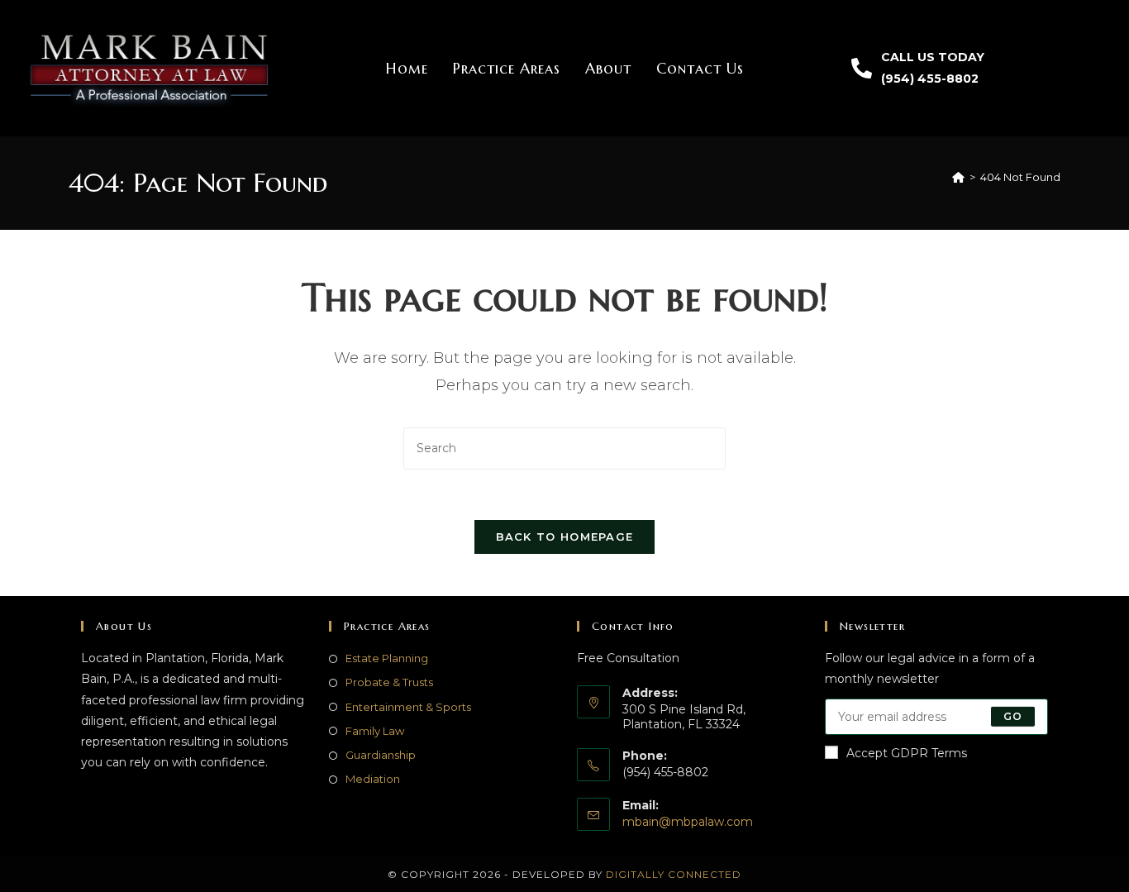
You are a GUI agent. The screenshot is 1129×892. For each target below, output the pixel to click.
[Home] (958, 177)
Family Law (374, 730)
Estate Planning (386, 658)
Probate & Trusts (389, 682)
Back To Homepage (565, 536)
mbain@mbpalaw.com (687, 821)
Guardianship (380, 754)
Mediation (372, 778)
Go (1012, 716)
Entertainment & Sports (408, 706)
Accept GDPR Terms (906, 753)
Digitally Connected (673, 874)
